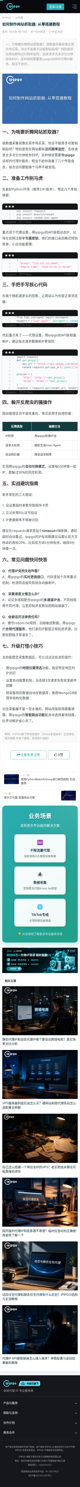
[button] (73, 6)
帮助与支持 (10, 1413)
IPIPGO (6, 17)
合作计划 (9, 1422)
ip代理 (19, 17)
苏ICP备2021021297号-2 (40, 1475)
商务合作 (9, 1432)
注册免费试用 (30, 755)
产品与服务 (10, 1403)
